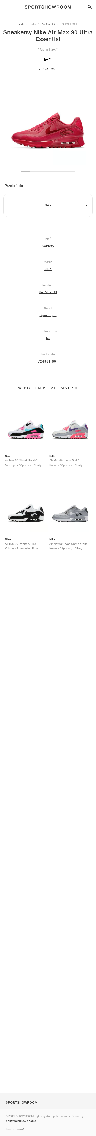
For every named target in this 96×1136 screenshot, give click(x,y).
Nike (33, 23)
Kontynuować (15, 1129)
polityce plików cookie (21, 1120)
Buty (21, 23)
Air (48, 338)
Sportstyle (48, 315)
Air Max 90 (48, 23)
